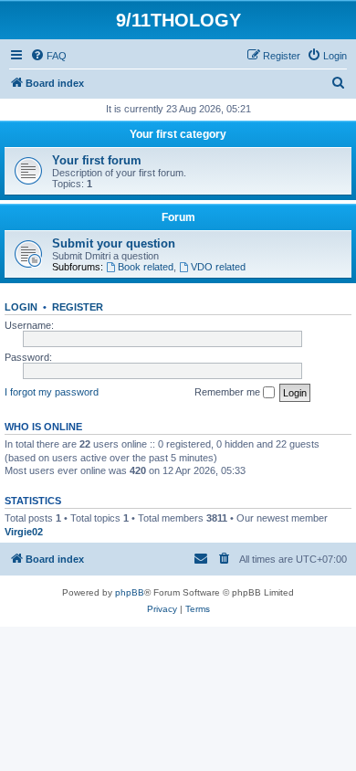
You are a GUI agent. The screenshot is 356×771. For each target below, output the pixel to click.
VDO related (218, 266)
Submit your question (113, 243)
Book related (145, 266)
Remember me (228, 391)
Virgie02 (24, 531)
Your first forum (96, 160)
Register (77, 306)
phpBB (129, 592)
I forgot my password (52, 391)
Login (21, 306)
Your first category (178, 134)
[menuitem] (48, 56)
